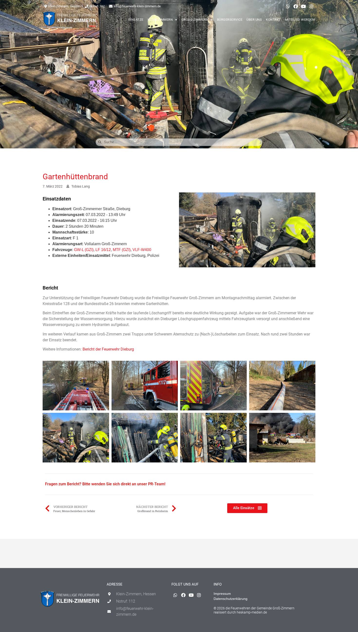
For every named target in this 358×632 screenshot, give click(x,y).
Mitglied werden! (300, 19)
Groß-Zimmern (194, 19)
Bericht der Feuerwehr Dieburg (108, 349)
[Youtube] (303, 6)
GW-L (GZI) (84, 250)
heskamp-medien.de (252, 612)
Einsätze (135, 19)
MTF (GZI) (122, 250)
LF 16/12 (103, 250)
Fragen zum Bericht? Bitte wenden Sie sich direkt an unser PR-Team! (105, 484)
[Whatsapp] (288, 6)
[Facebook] (296, 6)
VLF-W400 (141, 250)
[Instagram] (311, 6)
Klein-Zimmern (160, 19)
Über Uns (254, 19)
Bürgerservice (230, 19)
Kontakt (273, 19)
